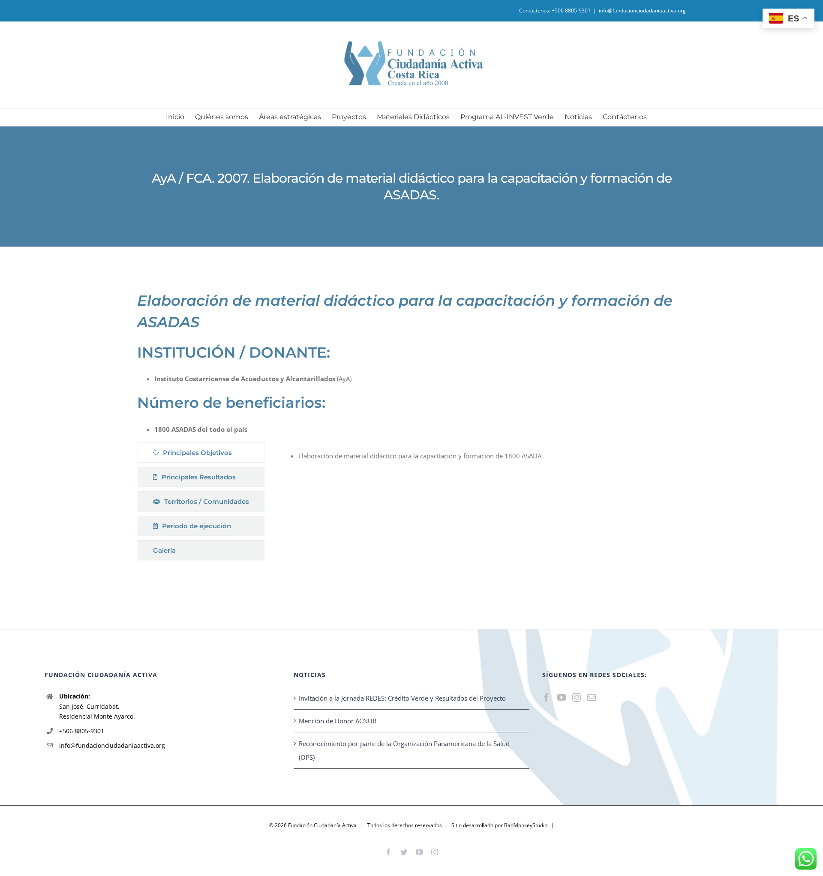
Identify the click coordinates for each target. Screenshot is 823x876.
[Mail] (591, 697)
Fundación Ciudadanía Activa (322, 825)
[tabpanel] (478, 504)
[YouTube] (561, 697)
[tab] (201, 453)
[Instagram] (576, 697)
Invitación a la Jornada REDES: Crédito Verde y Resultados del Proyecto (402, 698)
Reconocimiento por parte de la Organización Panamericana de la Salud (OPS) (404, 750)
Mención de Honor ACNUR (337, 720)
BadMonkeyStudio (525, 825)
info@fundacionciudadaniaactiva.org (642, 10)
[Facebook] (546, 697)
